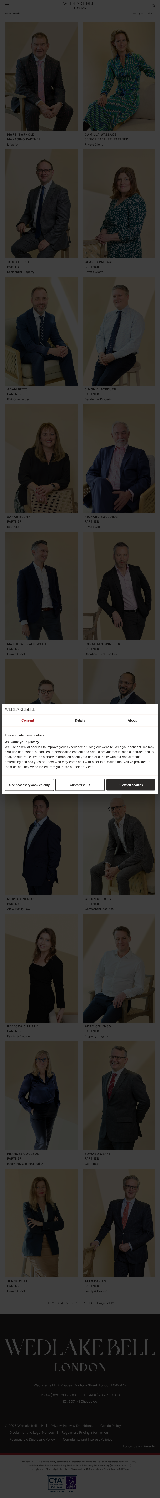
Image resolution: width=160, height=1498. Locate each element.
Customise (77, 784)
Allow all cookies (130, 784)
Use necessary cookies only (29, 784)
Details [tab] (80, 720)
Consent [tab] (27, 720)
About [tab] (132, 720)
